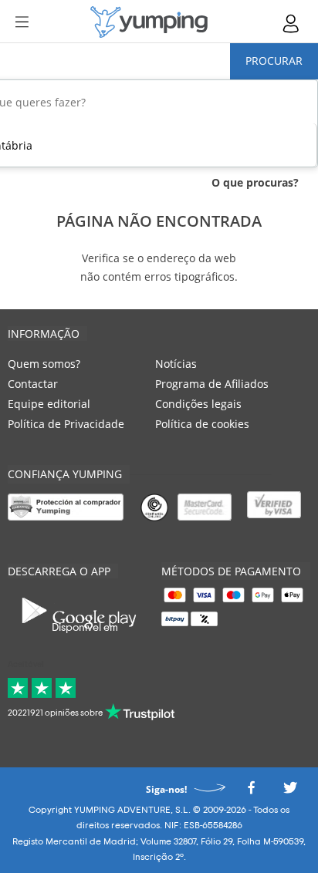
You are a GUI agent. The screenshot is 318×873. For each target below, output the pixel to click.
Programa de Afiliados (212, 383)
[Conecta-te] (292, 23)
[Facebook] (250, 791)
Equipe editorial (49, 403)
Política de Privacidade (66, 423)
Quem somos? (44, 363)
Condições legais (198, 403)
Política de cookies (202, 423)
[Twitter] (290, 791)
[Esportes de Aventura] (149, 22)
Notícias (176, 363)
